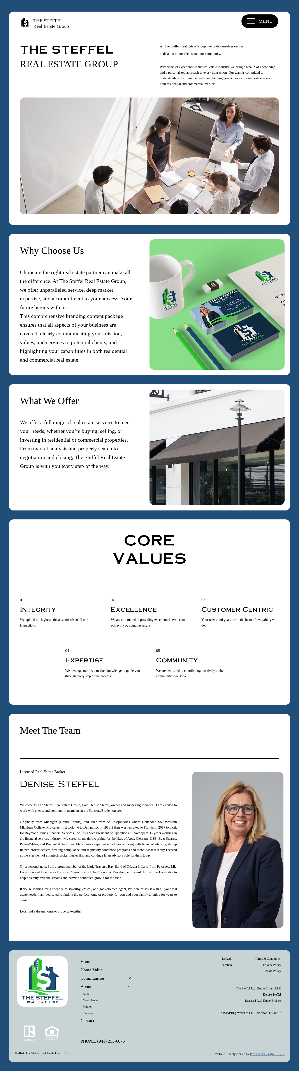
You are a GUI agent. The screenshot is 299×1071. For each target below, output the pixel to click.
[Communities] (129, 978)
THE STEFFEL (48, 20)
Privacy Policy (272, 965)
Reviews (88, 1013)
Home (86, 961)
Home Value (91, 969)
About (86, 993)
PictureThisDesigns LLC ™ (267, 1054)
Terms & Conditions (268, 958)
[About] (129, 986)
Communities (93, 978)
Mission (87, 1006)
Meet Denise (90, 1000)
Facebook (227, 965)
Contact (87, 1020)
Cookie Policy (272, 971)
